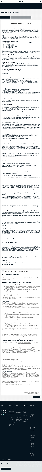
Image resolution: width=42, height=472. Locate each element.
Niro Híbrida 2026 (12, 422)
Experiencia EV (25, 423)
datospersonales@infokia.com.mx (22, 262)
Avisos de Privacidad (32, 441)
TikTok (3, 414)
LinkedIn (1, 414)
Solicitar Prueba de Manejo (19, 420)
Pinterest (6, 412)
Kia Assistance (25, 419)
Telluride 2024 (11, 428)
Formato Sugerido (34, 171)
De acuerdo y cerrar (6, 468)
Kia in (2, 408)
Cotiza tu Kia (18, 417)
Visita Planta (32, 435)
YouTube (6, 410)
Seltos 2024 (11, 419)
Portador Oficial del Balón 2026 (32, 454)
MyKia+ (24, 421)
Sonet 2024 (11, 417)
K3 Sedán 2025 (11, 411)
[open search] (40, 1)
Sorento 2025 (11, 427)
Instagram (3, 410)
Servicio (24, 407)
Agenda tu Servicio (25, 412)
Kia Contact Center (3, 412)
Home (3, 459)
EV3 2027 (10, 407)
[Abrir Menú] (2, 1)
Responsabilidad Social (32, 433)
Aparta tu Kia (18, 414)
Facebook (1, 410)
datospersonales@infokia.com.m (22, 168)
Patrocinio (32, 437)
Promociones (18, 412)
